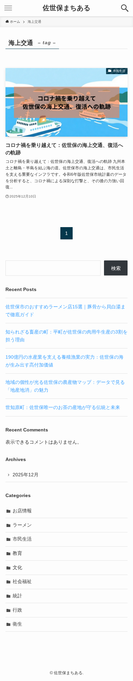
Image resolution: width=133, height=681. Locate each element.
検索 (116, 268)
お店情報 (22, 510)
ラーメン (22, 525)
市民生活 (22, 539)
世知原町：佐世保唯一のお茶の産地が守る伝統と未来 (62, 407)
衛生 (17, 624)
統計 (17, 595)
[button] (125, 8)
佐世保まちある (66, 8)
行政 (17, 610)
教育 (17, 553)
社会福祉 (22, 581)
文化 (17, 567)
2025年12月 (26, 474)
